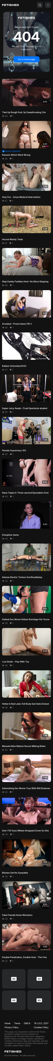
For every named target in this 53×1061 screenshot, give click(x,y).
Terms (17, 1023)
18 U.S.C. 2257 (41, 1023)
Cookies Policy (41, 1027)
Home (7, 1023)
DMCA (27, 1023)
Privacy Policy (11, 1027)
